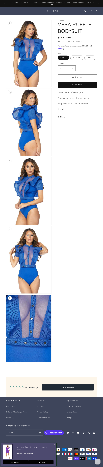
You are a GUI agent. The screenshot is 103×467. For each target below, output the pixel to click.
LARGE (90, 58)
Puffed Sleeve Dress (25, 454)
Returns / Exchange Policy (17, 412)
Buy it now (77, 85)
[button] (5, 11)
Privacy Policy (42, 412)
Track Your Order (74, 406)
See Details (15, 462)
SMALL (63, 58)
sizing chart (71, 412)
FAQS (69, 418)
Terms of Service (43, 418)
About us (40, 406)
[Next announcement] (98, 3)
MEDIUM (77, 58)
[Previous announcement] (5, 3)
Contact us (10, 406)
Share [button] (62, 117)
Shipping (61, 41)
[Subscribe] (40, 432)
